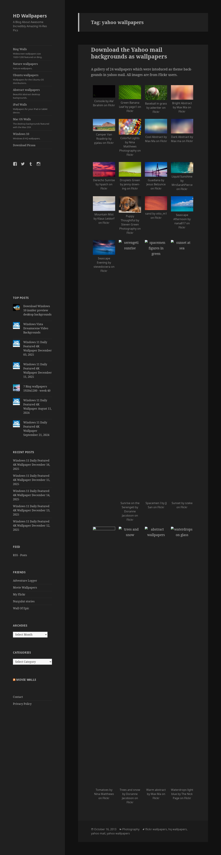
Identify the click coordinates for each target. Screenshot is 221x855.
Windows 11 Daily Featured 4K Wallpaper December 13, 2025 (31, 510)
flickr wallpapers (156, 829)
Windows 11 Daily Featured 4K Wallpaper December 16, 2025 (31, 465)
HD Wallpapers (30, 15)
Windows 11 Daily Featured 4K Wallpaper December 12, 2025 (31, 525)
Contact (18, 697)
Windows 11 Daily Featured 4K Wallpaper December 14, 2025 (31, 495)
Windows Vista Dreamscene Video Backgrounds (35, 328)
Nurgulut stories (24, 601)
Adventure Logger (25, 580)
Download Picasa (24, 145)
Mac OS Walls (31, 123)
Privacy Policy (22, 704)
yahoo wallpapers (118, 833)
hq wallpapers (177, 829)
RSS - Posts (20, 555)
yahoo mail (98, 833)
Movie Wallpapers (25, 587)
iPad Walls (30, 108)
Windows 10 (26, 136)
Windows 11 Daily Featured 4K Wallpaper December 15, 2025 (31, 480)
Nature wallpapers (25, 66)
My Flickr (19, 594)
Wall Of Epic (21, 608)
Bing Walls (27, 53)
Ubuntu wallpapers (28, 79)
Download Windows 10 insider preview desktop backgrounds (37, 310)
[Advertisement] (32, 231)
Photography (131, 829)
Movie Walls (26, 680)
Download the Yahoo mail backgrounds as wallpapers (129, 53)
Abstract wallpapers (26, 93)
